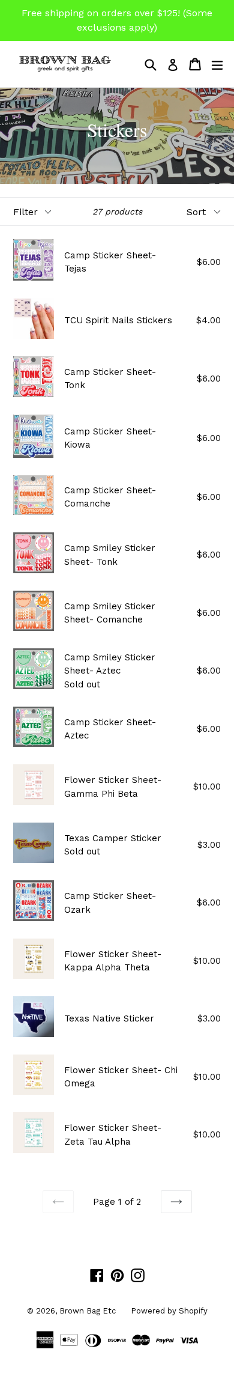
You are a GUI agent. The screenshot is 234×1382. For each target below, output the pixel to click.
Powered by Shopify (169, 1310)
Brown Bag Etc (87, 1310)
